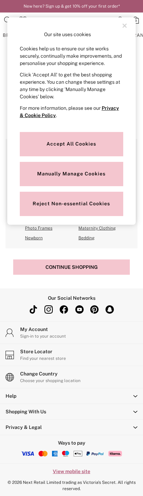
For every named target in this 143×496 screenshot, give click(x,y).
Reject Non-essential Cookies (71, 203)
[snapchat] (109, 309)
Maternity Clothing (97, 228)
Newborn (34, 237)
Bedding (86, 237)
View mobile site (71, 471)
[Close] (124, 25)
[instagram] (48, 309)
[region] (71, 121)
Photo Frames (38, 228)
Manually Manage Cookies (71, 173)
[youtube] (79, 309)
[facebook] (64, 309)
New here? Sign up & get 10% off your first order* (72, 6)
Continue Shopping (71, 267)
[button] (71, 396)
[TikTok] (33, 309)
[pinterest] (94, 309)
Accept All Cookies (71, 144)
